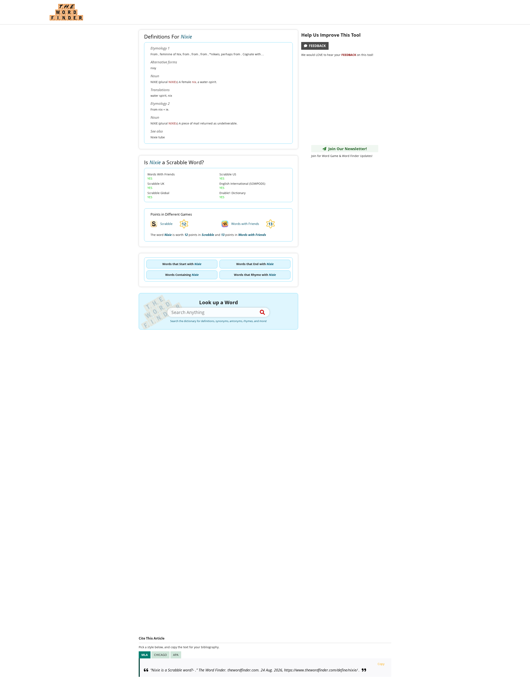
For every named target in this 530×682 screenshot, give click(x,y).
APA (175, 655)
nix (194, 82)
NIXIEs (173, 82)
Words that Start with (181, 264)
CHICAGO (160, 655)
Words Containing (182, 275)
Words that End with (255, 264)
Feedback (316, 45)
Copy (381, 664)
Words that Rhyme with (255, 275)
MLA (144, 655)
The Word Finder (66, 12)
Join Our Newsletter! (346, 148)
